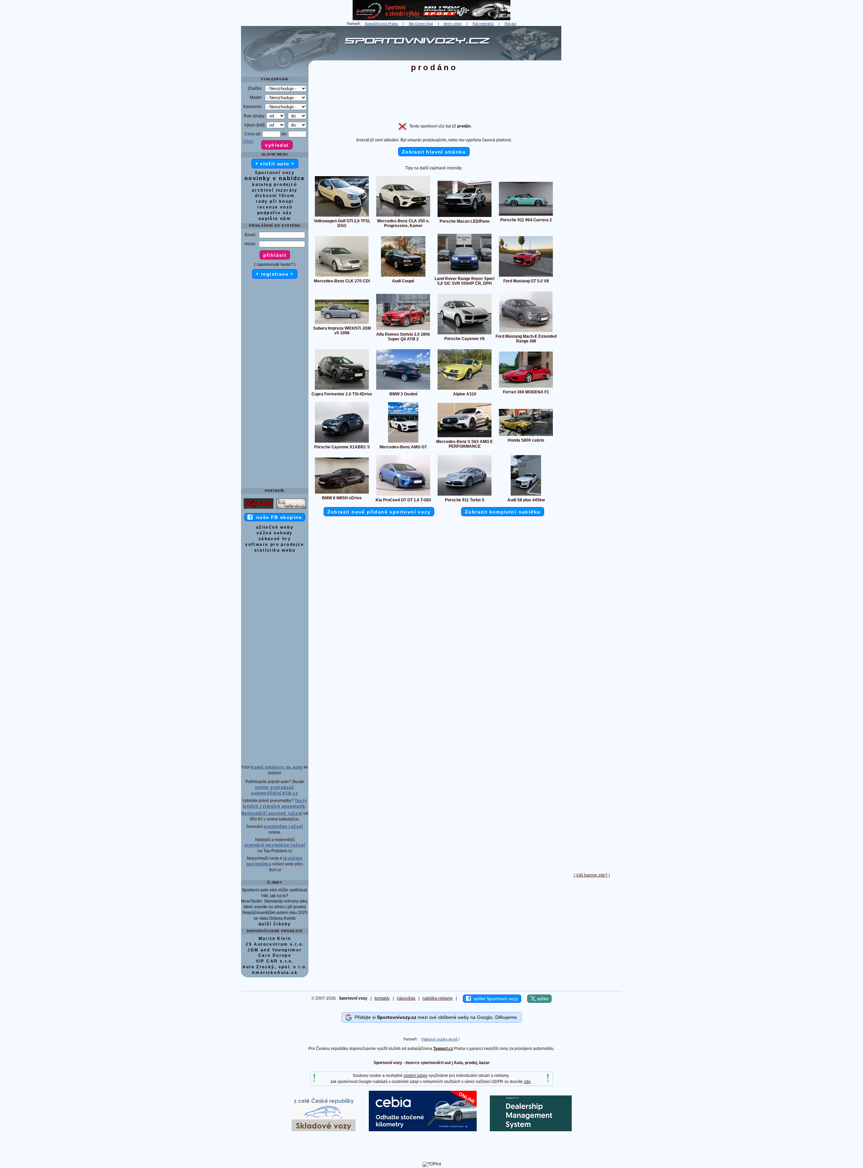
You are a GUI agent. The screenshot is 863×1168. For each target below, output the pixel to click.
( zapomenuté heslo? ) (274, 264)
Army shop (453, 24)
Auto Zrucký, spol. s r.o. (274, 967)
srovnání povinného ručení (274, 845)
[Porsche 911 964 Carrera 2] (526, 215)
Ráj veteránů (483, 24)
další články (275, 924)
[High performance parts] (431, 19)
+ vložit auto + (275, 163)
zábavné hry (275, 538)
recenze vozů (275, 207)
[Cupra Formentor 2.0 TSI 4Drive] (342, 389)
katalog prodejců (274, 184)
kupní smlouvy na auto (276, 767)
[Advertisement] (592, 127)
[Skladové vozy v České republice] (324, 1130)
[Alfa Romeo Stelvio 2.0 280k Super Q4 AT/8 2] (403, 329)
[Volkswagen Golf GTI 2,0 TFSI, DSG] (342, 216)
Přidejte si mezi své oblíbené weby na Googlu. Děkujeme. (435, 1017)
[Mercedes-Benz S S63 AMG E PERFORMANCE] (465, 437)
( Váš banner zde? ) (592, 875)
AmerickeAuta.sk (275, 972)
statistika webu (274, 550)
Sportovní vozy (275, 172)
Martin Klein (275, 938)
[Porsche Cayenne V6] (465, 334)
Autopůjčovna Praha (381, 24)
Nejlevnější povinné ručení (271, 813)
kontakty (382, 998)
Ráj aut (510, 24)
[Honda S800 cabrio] (526, 435)
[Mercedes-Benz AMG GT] (403, 442)
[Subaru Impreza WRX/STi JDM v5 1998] (342, 323)
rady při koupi (275, 201)
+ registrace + (275, 274)
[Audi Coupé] (403, 276)
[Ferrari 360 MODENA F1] (526, 387)
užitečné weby (275, 527)
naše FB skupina (277, 517)
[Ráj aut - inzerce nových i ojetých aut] (258, 508)
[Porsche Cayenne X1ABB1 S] (342, 442)
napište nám (275, 218)
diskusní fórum (275, 195)
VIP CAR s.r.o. (275, 961)
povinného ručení (283, 826)
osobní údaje (415, 1075)
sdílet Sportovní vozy (494, 998)
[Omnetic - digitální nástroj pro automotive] (531, 1130)
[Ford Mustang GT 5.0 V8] (526, 276)
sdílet (542, 998)
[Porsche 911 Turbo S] (465, 495)
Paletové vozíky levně (439, 1039)
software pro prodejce (274, 544)
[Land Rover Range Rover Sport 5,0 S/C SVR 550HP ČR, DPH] (465, 274)
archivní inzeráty (275, 190)
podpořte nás (274, 213)
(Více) (248, 141)
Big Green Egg (421, 24)
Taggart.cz (443, 1048)
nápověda (406, 998)
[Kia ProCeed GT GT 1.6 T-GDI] (403, 495)
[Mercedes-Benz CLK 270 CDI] (341, 276)
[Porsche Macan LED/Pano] (465, 216)
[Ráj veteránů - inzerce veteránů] (291, 508)
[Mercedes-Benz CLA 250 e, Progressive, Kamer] (403, 216)
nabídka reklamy (437, 998)
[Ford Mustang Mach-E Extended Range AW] (526, 331)
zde (527, 1081)
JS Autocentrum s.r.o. (274, 944)
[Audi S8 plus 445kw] (526, 495)
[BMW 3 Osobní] (403, 389)
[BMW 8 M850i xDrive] (342, 493)
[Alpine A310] (465, 389)
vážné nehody (275, 533)
